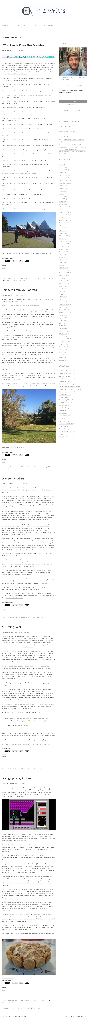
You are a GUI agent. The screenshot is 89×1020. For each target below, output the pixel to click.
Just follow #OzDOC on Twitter (14, 598)
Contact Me (33, 25)
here (12, 72)
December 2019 (64, 212)
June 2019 (62, 228)
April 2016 (62, 326)
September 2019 (64, 220)
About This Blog (19, 25)
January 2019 (63, 238)
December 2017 (64, 273)
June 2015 (62, 352)
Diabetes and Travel (65, 394)
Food (9, 1002)
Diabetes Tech (63, 410)
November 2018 (64, 244)
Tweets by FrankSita (65, 126)
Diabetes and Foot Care (66, 384)
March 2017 (62, 297)
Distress (10, 469)
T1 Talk (61, 434)
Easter (14, 469)
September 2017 (64, 281)
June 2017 (62, 289)
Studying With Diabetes (66, 431)
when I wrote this (28, 647)
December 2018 (64, 241)
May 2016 (62, 323)
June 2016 (62, 320)
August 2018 (63, 252)
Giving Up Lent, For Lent (17, 778)
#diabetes (28, 719)
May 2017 (62, 291)
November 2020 (64, 183)
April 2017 (62, 294)
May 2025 (62, 164)
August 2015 (63, 347)
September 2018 (64, 249)
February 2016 (63, 331)
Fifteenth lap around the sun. (75, 137)
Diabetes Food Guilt (14, 478)
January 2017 (63, 302)
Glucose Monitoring (64, 416)
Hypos (61, 418)
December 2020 (64, 180)
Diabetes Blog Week (65, 400)
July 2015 (61, 349)
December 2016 (64, 304)
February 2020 (63, 207)
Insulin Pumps (63, 421)
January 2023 (63, 170)
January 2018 (63, 270)
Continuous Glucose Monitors (68, 371)
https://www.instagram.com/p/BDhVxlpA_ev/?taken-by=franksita (20, 305)
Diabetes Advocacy (13, 278)
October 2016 (63, 310)
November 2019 (64, 215)
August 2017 (63, 283)
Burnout (51, 467)
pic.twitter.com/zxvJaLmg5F (38, 721)
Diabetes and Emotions (25, 278)
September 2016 (64, 312)
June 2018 (62, 257)
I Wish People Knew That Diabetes (23, 45)
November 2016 (64, 307)
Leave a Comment (22, 483)
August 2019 (63, 223)
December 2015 (64, 336)
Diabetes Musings (64, 408)
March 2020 (62, 204)
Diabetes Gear (63, 405)
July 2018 (61, 254)
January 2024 (63, 167)
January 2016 (63, 333)
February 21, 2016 (23, 725)
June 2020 (62, 196)
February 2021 (63, 175)
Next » (39, 1008)
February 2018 (63, 267)
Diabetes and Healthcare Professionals (70, 387)
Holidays (19, 469)
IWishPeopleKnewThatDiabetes (20, 280)
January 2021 (63, 178)
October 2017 (63, 278)
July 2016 (61, 318)
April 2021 (62, 172)
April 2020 (62, 201)
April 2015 (62, 357)
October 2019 (63, 217)
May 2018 (62, 260)
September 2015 (64, 344)
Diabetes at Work (64, 397)
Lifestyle (66, 1016)
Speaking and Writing (49, 25)
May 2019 (62, 230)
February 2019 (63, 236)
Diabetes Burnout (39, 467)
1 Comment (19, 295)
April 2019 (62, 233)
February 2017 (63, 299)
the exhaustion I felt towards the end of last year (31, 310)
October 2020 (63, 186)
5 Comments (20, 50)
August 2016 (63, 315)
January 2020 (63, 209)
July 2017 (61, 286)
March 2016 (62, 328)
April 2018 (62, 262)
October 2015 (63, 341)
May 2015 (62, 355)
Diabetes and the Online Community (43, 278)
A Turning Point (11, 627)
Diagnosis (62, 413)
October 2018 (63, 246)
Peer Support (63, 426)
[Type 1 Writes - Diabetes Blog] (44, 19)
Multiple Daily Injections (66, 423)
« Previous (6, 1008)
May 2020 (62, 199)
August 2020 (63, 191)
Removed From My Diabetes (19, 290)
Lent (12, 1002)
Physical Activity (63, 429)
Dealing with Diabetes (14, 467)
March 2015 (62, 360)
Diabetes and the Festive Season (69, 389)
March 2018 (62, 265)
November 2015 (64, 339)
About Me (5, 25)
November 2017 (64, 275)
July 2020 (61, 193)
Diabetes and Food (39, 617)
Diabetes (9, 280)
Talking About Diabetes (65, 437)
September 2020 (64, 188)
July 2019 (61, 225)
